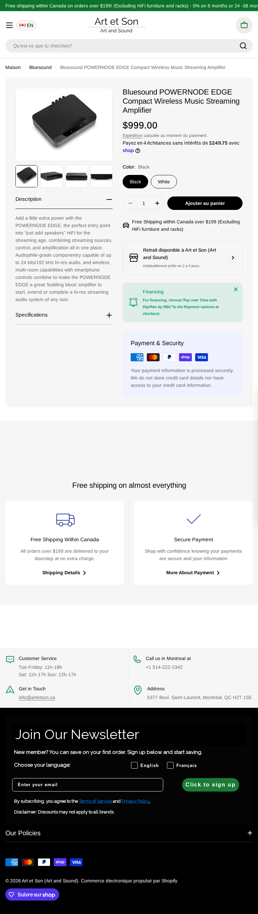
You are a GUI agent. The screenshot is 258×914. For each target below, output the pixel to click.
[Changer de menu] (9, 25)
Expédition (132, 135)
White (164, 181)
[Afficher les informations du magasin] (233, 258)
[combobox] (129, 45)
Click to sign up (210, 785)
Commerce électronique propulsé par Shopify (129, 880)
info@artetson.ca (37, 697)
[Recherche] (243, 46)
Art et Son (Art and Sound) (50, 880)
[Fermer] (236, 289)
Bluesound (40, 67)
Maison (13, 67)
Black (135, 181)
